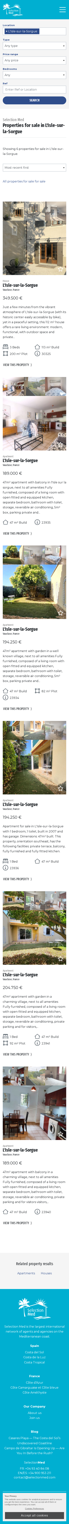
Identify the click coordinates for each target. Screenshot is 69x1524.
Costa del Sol (34, 1352)
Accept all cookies (34, 1515)
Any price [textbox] (11, 60)
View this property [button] (17, 365)
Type (6, 39)
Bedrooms (10, 68)
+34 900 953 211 (39, 1473)
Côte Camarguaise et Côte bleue (34, 1387)
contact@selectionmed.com (34, 1477)
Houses (46, 1273)
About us (34, 1413)
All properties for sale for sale (24, 181)
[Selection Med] (13, 9)
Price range (10, 54)
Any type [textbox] (11, 46)
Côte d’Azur (34, 1382)
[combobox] (34, 31)
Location (9, 25)
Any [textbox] (7, 75)
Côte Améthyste (35, 1392)
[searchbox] (41, 31)
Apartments (26, 1273)
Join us (34, 1418)
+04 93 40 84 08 (37, 1468)
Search (34, 100)
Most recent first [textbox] (17, 167)
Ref (5, 83)
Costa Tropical (34, 1362)
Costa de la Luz (34, 1357)
